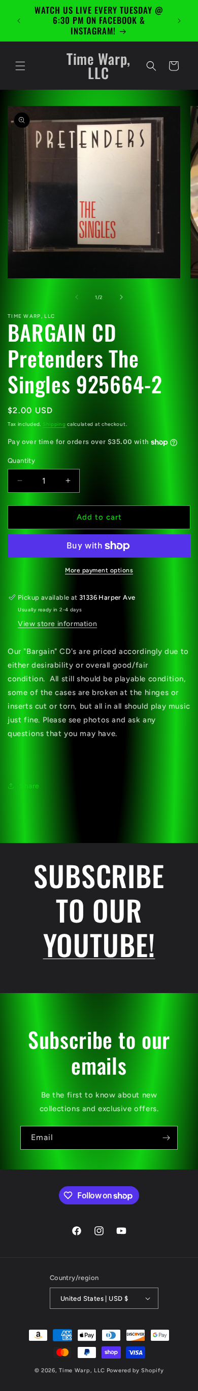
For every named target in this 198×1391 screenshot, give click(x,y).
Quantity (21, 460)
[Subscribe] (166, 1138)
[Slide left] (76, 297)
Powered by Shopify (135, 1370)
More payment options (99, 570)
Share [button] (29, 786)
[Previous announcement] (19, 21)
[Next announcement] (179, 21)
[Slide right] (121, 297)
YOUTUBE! (99, 944)
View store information (57, 623)
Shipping (54, 424)
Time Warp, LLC (82, 1370)
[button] (20, 66)
